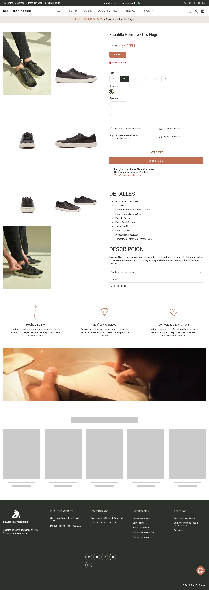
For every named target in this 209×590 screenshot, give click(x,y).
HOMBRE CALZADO (93, 19)
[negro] (111, 91)
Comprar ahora (156, 161)
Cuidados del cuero (142, 518)
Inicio (77, 19)
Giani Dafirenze (198, 585)
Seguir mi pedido (52, 3)
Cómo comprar (140, 523)
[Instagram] (190, 3)
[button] (156, 151)
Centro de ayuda (141, 537)
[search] (189, 11)
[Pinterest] (185, 3)
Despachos (179, 530)
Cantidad (114, 98)
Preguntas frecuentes (13, 3)
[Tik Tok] (194, 3)
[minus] (113, 104)
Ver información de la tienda (128, 175)
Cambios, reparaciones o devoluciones (186, 524)
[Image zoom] (27, 63)
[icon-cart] (202, 11)
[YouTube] (199, 3)
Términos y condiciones (185, 518)
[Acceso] (195, 11)
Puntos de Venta (141, 527)
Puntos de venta (34, 3)
